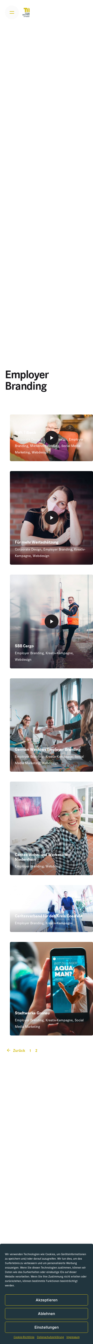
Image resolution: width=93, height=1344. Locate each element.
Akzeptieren (47, 1300)
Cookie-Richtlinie (24, 1337)
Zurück (18, 1051)
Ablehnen (46, 1313)
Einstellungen (46, 1327)
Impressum (73, 1337)
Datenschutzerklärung (50, 1337)
